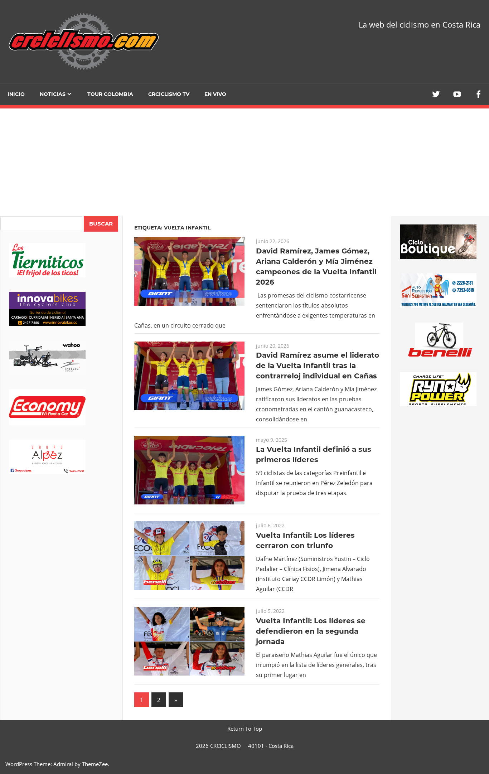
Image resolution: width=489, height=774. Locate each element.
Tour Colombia (110, 94)
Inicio (16, 94)
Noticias (53, 94)
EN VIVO (215, 94)
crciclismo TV (168, 94)
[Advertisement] (61, 607)
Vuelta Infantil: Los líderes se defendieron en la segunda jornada (310, 631)
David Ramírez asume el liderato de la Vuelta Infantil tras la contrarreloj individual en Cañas (317, 365)
